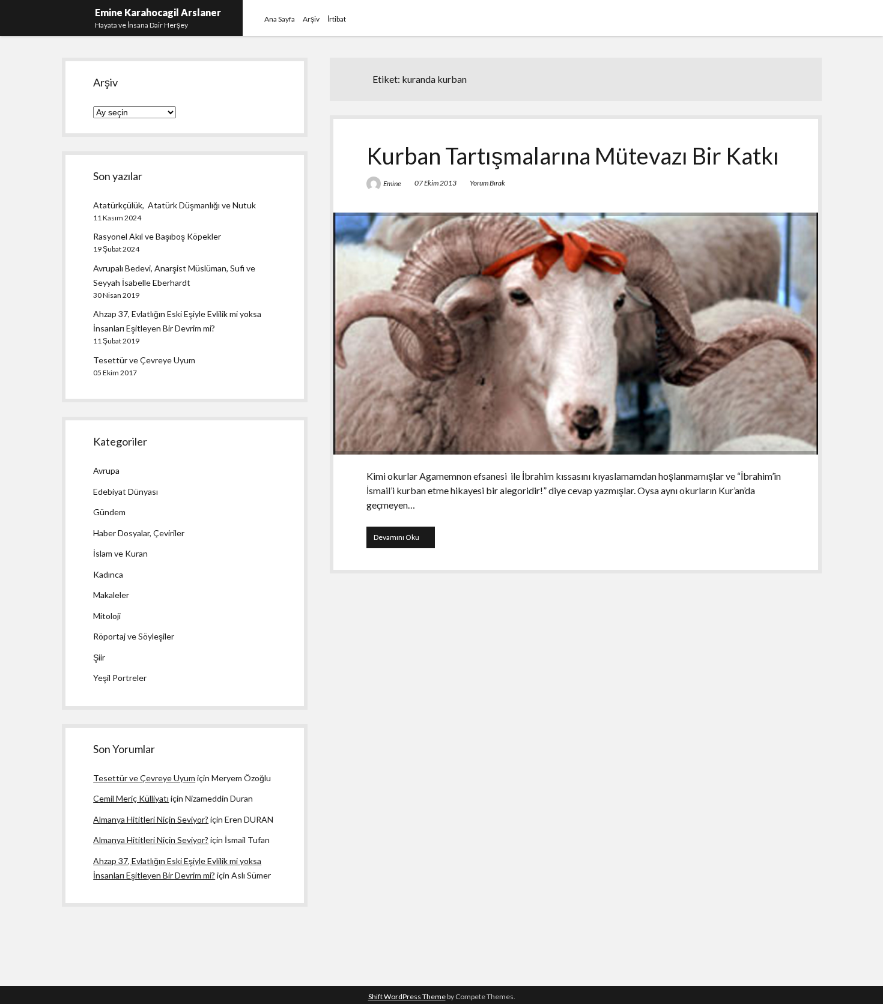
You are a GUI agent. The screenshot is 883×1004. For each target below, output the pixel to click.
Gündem (109, 512)
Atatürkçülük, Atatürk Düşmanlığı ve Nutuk (174, 205)
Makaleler (111, 595)
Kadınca (108, 574)
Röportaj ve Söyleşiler (133, 636)
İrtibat (336, 18)
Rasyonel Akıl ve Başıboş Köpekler (157, 236)
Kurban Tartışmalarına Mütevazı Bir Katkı (572, 155)
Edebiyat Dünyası (125, 491)
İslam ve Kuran (120, 553)
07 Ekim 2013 (435, 182)
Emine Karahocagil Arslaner (158, 12)
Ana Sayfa (279, 18)
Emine (392, 183)
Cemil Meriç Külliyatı (131, 798)
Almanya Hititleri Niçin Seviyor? (150, 819)
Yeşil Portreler (120, 678)
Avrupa (106, 470)
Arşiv (311, 18)
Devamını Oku (404, 540)
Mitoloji (107, 616)
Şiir (99, 657)
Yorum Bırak (487, 182)
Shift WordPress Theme (407, 996)
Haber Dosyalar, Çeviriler (138, 533)
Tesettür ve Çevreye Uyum (144, 360)
